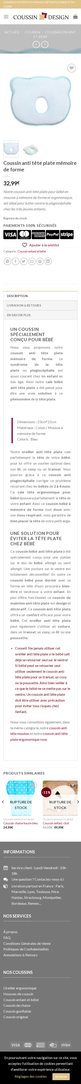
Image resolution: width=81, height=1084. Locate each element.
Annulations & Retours (20, 955)
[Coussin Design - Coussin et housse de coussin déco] (41, 16)
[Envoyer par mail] (32, 261)
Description (17, 296)
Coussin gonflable (17, 1011)
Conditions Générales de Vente (27, 943)
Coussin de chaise (16, 1005)
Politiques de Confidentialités (26, 949)
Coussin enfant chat (56, 823)
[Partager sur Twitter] (23, 261)
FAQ (7, 937)
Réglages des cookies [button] (31, 1076)
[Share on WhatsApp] (7, 261)
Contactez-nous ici (49, 879)
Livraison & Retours (24, 305)
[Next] (70, 99)
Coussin (32, 32)
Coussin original (15, 1017)
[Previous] (11, 99)
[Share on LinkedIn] (48, 261)
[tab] (40, 295)
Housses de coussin (18, 994)
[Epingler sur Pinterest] (40, 261)
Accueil (12, 32)
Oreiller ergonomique (19, 988)
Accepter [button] (61, 1076)
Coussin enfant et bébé (32, 251)
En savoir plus (19, 315)
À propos (10, 931)
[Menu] (6, 16)
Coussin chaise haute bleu (20, 823)
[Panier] (75, 16)
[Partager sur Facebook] (15, 261)
